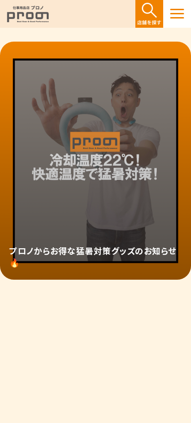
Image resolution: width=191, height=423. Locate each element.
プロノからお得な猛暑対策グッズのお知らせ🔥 (93, 256)
